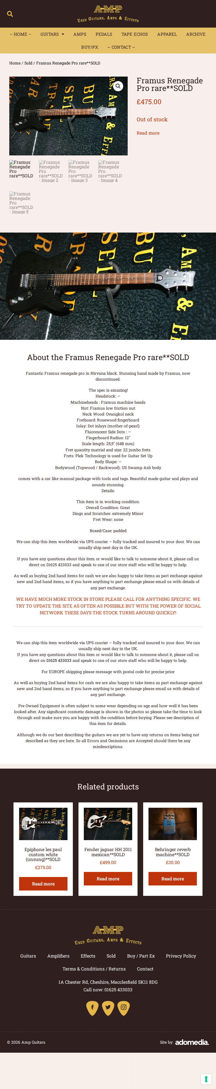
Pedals (104, 34)
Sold (28, 63)
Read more (148, 133)
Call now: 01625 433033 (108, 989)
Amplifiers (58, 956)
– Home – (20, 34)
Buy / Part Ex (141, 956)
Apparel (167, 34)
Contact (145, 969)
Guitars (49, 34)
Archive (196, 34)
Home (15, 63)
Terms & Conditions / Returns (94, 969)
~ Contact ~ (121, 47)
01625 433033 (58, 660)
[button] (10, 14)
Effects (88, 956)
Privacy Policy (181, 956)
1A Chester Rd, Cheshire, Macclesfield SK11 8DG (108, 982)
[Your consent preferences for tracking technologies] (206, 1079)
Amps (79, 34)
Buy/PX (89, 47)
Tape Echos (135, 34)
